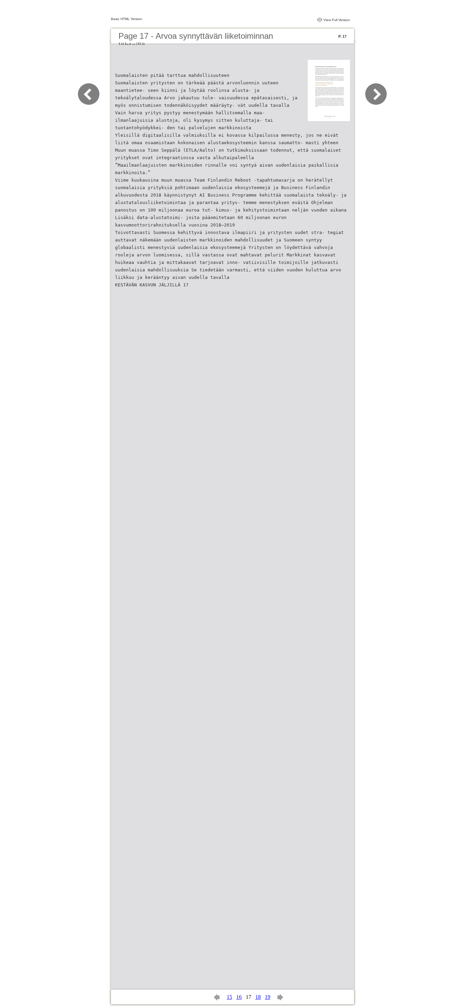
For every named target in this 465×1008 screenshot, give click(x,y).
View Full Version (336, 20)
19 (267, 997)
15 (229, 997)
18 (258, 997)
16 (239, 997)
